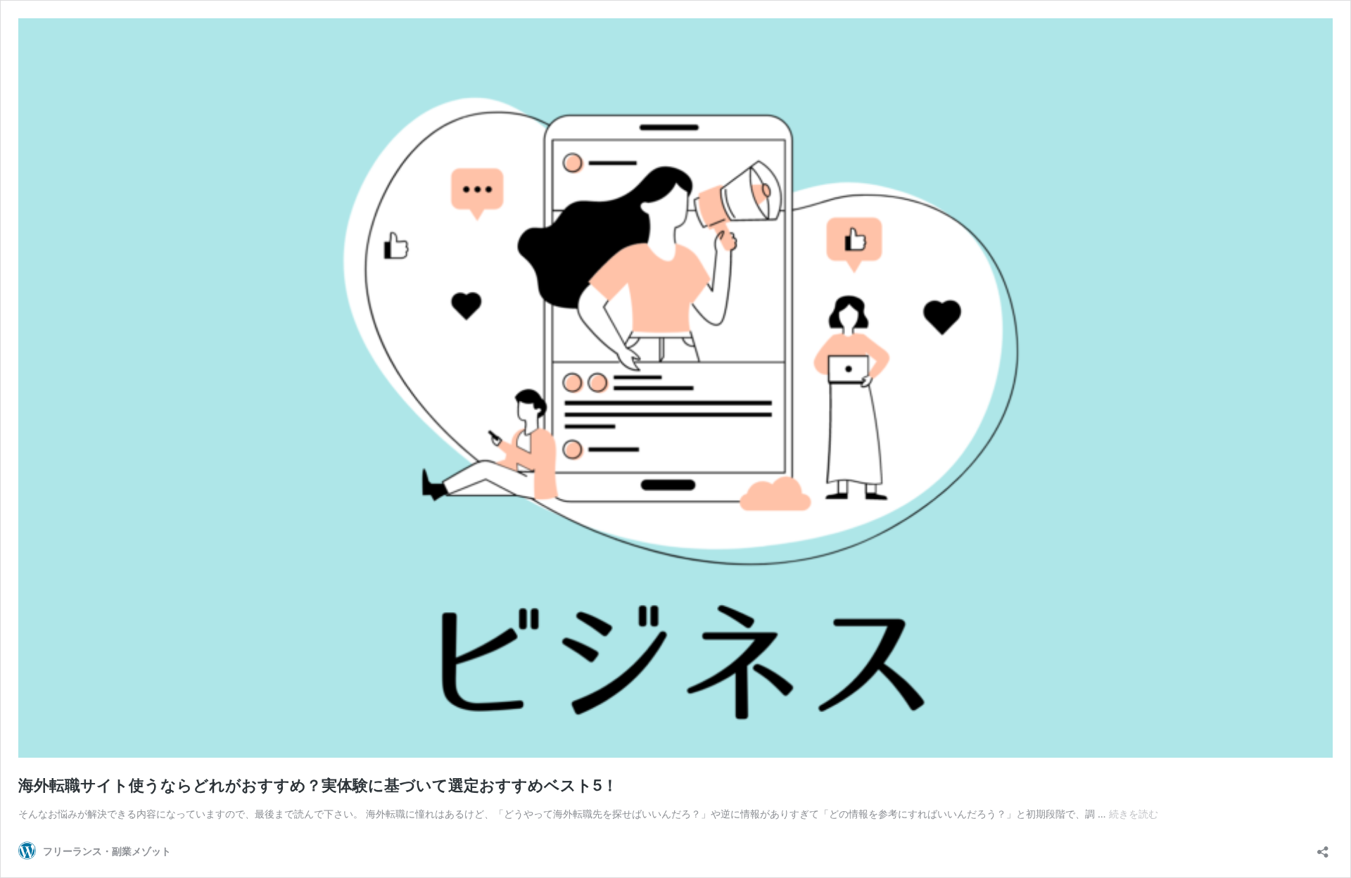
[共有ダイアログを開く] (1323, 847)
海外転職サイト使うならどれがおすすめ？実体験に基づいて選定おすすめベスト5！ (318, 785)
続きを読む (1133, 814)
